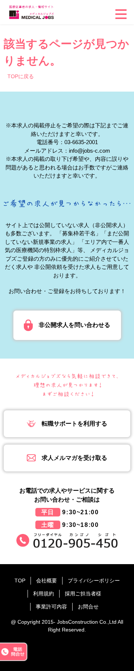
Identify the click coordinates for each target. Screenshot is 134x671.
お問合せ (88, 607)
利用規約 (43, 594)
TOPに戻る (20, 76)
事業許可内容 (51, 607)
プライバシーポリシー (94, 580)
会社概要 (46, 580)
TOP (20, 580)
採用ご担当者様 (83, 594)
